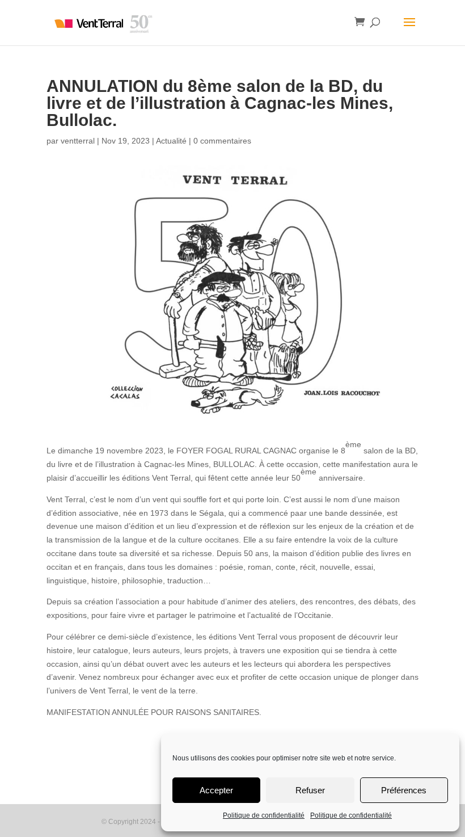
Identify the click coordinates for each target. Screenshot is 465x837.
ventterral (78, 140)
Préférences (403, 790)
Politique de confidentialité (264, 815)
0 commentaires (222, 140)
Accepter (216, 790)
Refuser (310, 790)
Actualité (171, 140)
